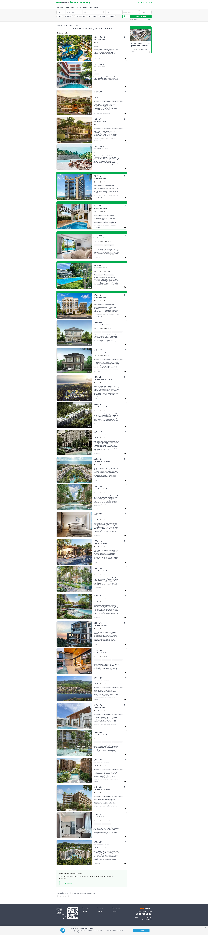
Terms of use (100, 908)
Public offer (115, 911)
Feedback (99, 911)
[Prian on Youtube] (147, 914)
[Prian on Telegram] (143, 914)
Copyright (84, 911)
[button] (60, 12)
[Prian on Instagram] (137, 914)
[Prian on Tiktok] (150, 914)
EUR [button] (140, 2)
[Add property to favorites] (125, 37)
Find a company (116, 908)
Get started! (141, 930)
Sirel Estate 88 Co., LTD (98, 197)
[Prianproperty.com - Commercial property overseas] (62, 2)
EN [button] (149, 2)
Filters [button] (143, 12)
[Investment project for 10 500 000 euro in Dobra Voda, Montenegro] (140, 41)
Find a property (86, 908)
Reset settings (134, 19)
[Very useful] (69, 896)
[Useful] (66, 896)
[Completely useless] (57, 896)
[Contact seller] (125, 59)
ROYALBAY (133, 51)
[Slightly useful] (63, 896)
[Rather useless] (60, 896)
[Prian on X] (140, 914)
